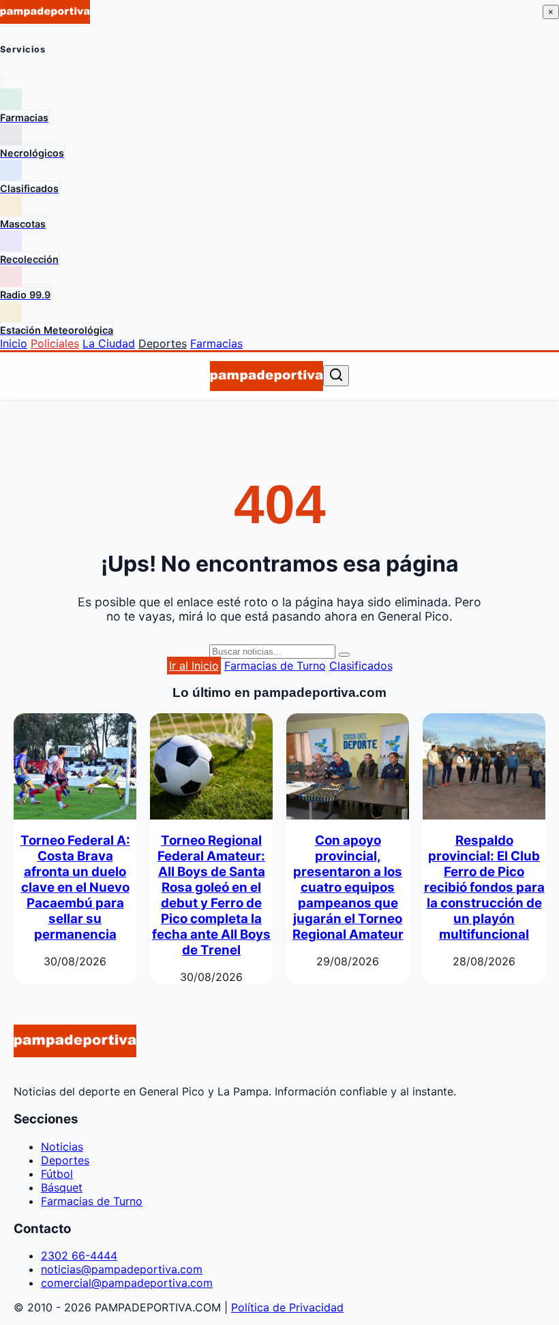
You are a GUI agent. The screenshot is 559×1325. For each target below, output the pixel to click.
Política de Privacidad (287, 1307)
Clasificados (361, 665)
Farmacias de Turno (275, 665)
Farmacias (216, 343)
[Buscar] (336, 375)
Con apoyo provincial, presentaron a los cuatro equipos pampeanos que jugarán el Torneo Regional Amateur (348, 887)
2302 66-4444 (79, 1255)
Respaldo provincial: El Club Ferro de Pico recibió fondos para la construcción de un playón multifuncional (484, 887)
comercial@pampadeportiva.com (127, 1283)
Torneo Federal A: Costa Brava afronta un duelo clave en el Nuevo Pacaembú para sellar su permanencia (75, 887)
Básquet (61, 1187)
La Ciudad (108, 343)
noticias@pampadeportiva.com (121, 1269)
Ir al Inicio (194, 665)
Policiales (55, 343)
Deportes (162, 343)
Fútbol (57, 1174)
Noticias (62, 1146)
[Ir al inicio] (266, 376)
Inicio (13, 343)
